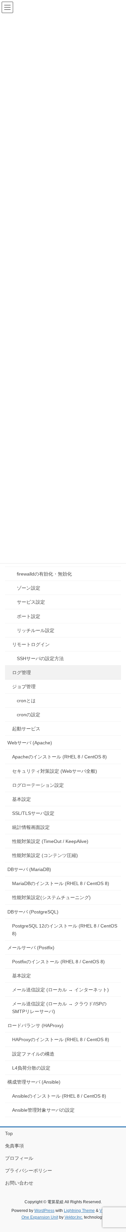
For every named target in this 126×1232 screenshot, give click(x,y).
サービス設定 (31, 602)
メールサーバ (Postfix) (30, 947)
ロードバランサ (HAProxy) (35, 1025)
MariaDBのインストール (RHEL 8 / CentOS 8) (60, 883)
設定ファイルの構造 (33, 1054)
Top (9, 1133)
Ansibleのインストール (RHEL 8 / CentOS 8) (59, 1096)
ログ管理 (21, 672)
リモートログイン (31, 644)
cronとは (26, 700)
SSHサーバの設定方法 (40, 658)
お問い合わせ (19, 1183)
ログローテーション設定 (38, 785)
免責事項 (14, 1145)
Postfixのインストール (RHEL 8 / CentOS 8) (58, 961)
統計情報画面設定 (31, 827)
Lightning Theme (79, 1210)
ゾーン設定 (28, 588)
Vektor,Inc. (74, 1217)
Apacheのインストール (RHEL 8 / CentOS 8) (59, 756)
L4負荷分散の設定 (31, 1068)
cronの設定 (28, 714)
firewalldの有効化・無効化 (44, 574)
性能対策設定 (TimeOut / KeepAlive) (50, 841)
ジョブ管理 (24, 686)
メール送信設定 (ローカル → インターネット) (60, 989)
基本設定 (21, 799)
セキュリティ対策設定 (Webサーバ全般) (54, 771)
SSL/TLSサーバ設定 (33, 813)
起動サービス (26, 728)
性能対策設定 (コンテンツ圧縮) (45, 855)
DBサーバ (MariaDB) (29, 869)
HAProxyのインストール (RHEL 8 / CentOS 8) (60, 1039)
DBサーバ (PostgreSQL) (32, 911)
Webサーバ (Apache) (29, 742)
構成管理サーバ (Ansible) (33, 1082)
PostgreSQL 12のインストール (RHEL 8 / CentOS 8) (64, 929)
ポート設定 (28, 616)
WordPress (44, 1210)
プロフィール (19, 1158)
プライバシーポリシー (28, 1170)
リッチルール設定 (35, 630)
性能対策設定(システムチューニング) (51, 897)
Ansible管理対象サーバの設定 (43, 1110)
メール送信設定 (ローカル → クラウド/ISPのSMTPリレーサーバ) (59, 1007)
